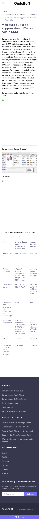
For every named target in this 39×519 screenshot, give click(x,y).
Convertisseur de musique (12, 391)
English (4, 453)
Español (5, 469)
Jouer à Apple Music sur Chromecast (17, 431)
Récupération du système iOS (14, 411)
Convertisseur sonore (11, 403)
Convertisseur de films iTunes (14, 399)
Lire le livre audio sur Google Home (16, 423)
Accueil (4, 12)
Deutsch (5, 465)
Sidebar (21, 517)
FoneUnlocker (7, 407)
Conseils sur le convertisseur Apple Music (21, 14)
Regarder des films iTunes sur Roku (16, 435)
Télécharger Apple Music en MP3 (15, 427)
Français (5, 461)
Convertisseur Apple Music (13, 395)
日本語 (4, 457)
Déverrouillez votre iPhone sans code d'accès (17, 440)
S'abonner (31, 494)
